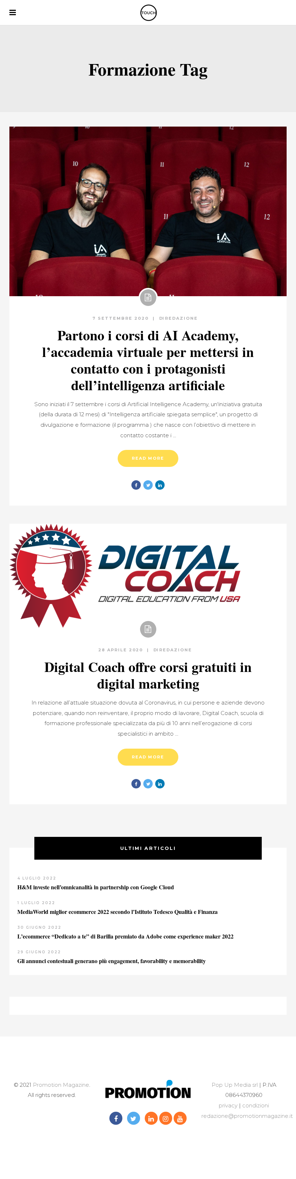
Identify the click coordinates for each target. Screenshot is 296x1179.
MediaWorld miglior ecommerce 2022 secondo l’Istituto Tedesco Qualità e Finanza (117, 911)
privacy (228, 1105)
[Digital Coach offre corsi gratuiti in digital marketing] (124, 576)
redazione (181, 318)
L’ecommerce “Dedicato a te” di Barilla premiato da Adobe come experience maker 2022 (125, 936)
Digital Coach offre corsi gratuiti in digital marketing (148, 675)
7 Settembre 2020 (121, 318)
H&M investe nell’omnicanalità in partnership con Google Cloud (95, 887)
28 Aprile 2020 (121, 649)
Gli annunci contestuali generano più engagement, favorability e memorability (111, 961)
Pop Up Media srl (235, 1084)
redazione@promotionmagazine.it (247, 1115)
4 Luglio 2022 (36, 878)
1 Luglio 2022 (36, 903)
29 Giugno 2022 (39, 952)
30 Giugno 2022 (39, 927)
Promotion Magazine (61, 1084)
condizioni (255, 1105)
